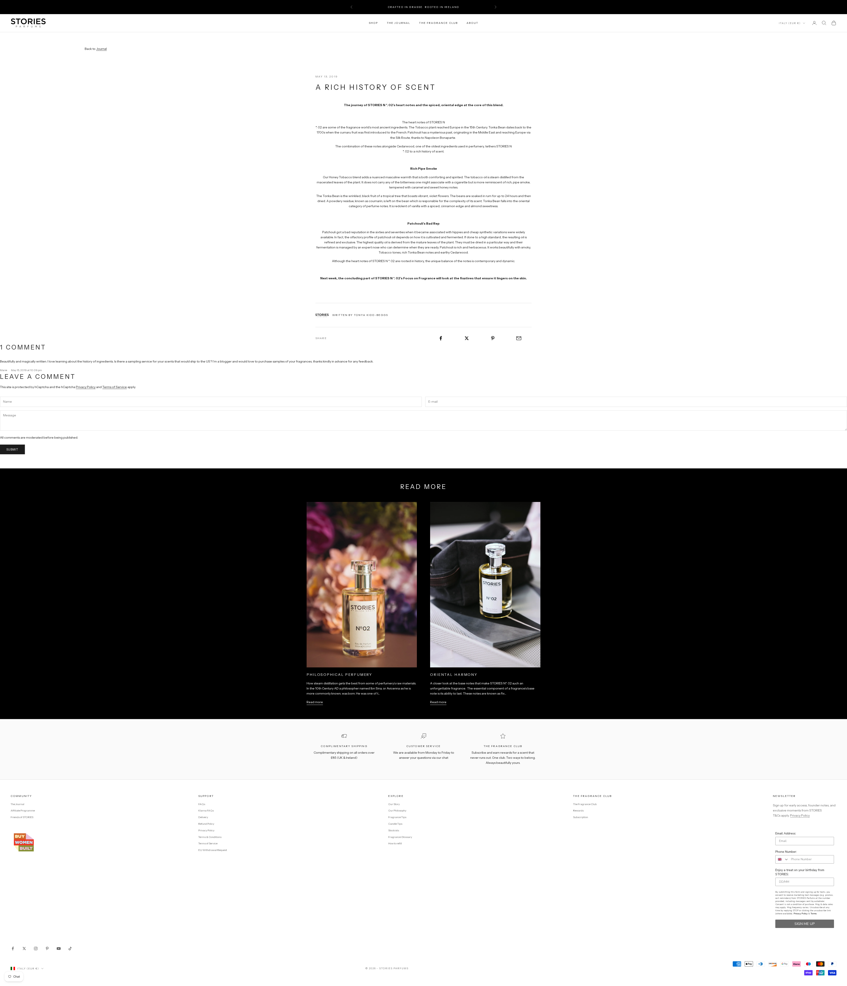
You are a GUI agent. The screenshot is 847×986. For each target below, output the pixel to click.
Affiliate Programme (23, 810)
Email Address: (785, 833)
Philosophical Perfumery (339, 674)
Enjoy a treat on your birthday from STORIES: (799, 872)
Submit (12, 449)
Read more (315, 702)
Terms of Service (114, 387)
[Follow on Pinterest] (47, 948)
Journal (101, 49)
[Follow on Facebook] (13, 948)
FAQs (201, 804)
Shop (373, 22)
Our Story (394, 804)
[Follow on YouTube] (58, 948)
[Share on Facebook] (441, 338)
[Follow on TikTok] (70, 948)
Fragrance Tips (397, 817)
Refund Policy (206, 823)
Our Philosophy (397, 810)
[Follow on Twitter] (24, 948)
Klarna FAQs (206, 810)
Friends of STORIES (22, 817)
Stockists (393, 830)
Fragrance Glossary (400, 837)
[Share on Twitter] (467, 338)
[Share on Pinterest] (493, 338)
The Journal (398, 22)
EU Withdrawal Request (212, 850)
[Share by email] (519, 338)
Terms (814, 913)
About (472, 22)
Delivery (203, 817)
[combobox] (782, 859)
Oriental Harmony (454, 674)
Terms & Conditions (209, 837)
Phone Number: (786, 852)
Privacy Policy (86, 387)
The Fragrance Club (438, 22)
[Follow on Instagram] (36, 948)
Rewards (578, 810)
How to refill (395, 843)
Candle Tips (395, 823)
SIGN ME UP (805, 923)
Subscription (580, 817)
